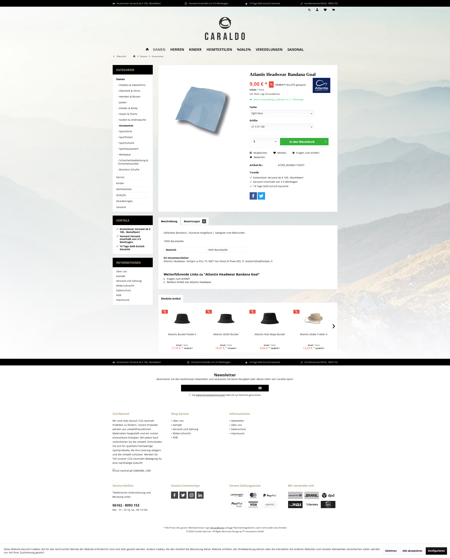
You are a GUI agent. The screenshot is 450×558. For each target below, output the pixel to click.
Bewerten (259, 157)
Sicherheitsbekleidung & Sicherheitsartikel (133, 162)
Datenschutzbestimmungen (210, 395)
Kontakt (120, 276)
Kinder (120, 183)
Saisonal (121, 207)
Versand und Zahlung (129, 281)
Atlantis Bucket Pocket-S (182, 334)
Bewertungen (194, 221)
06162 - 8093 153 (125, 505)
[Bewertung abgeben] (281, 79)
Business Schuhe (128, 169)
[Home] (147, 49)
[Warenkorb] (333, 10)
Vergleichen (260, 152)
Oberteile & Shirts (129, 90)
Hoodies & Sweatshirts (132, 85)
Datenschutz (123, 290)
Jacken (122, 102)
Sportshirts (125, 131)
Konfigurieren (436, 550)
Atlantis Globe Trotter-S (313, 334)
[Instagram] (191, 495)
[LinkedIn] (200, 495)
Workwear (124, 154)
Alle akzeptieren (412, 550)
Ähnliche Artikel (171, 298)
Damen (120, 79)
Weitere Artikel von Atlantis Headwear (188, 282)
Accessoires (125, 125)
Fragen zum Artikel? (307, 152)
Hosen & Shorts (127, 114)
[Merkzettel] (325, 10)
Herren (120, 177)
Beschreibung (169, 221)
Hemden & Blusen (129, 96)
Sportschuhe (126, 143)
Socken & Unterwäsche (132, 119)
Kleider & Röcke (128, 108)
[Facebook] (253, 196)
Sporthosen (125, 137)
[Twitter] (261, 196)
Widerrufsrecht (125, 285)
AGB (118, 295)
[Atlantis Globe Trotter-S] (314, 318)
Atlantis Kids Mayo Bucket (270, 334)
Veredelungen (124, 201)
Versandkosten (217, 527)
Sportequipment (128, 148)
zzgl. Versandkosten (270, 93)
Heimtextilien (124, 189)
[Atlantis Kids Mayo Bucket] (270, 318)
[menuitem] (333, 10)
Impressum (123, 299)
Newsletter (237, 420)
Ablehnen (391, 550)
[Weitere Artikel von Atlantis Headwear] (321, 85)
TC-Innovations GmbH (253, 531)
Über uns (121, 271)
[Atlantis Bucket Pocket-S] (182, 318)
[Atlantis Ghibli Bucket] (226, 318)
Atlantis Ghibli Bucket (226, 334)
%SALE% (121, 195)
